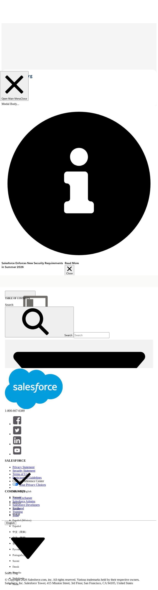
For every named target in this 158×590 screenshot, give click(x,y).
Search (9, 304)
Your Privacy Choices (32, 484)
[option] (22, 482)
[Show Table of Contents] (20, 294)
